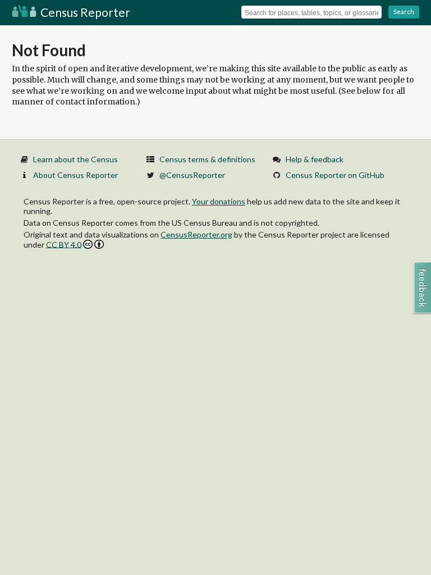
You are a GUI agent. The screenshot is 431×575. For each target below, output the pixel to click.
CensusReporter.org (196, 234)
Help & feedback (314, 159)
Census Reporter (84, 12)
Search (403, 11)
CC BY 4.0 (63, 244)
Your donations (218, 201)
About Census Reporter (75, 175)
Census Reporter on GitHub (335, 175)
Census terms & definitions (207, 159)
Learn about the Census (75, 159)
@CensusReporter (192, 175)
